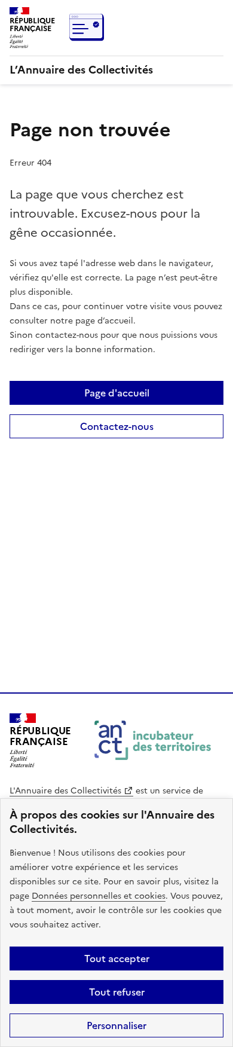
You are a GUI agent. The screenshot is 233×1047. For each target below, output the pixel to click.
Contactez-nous (117, 426)
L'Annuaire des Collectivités (65, 791)
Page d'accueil (116, 393)
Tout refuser (117, 992)
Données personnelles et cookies (98, 896)
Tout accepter (116, 958)
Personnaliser (116, 1025)
